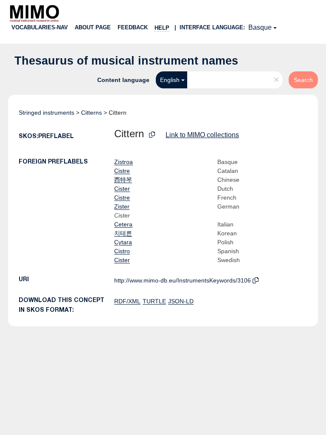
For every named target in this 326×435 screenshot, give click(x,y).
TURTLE (154, 301)
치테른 (123, 233)
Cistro (122, 251)
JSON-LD (181, 301)
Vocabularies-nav (39, 27)
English (170, 79)
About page (93, 27)
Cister (122, 188)
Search (303, 79)
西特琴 (123, 179)
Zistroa (123, 161)
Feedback (133, 27)
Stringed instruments (46, 112)
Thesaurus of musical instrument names (126, 60)
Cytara (123, 242)
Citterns (91, 112)
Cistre (122, 170)
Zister (121, 206)
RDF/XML (127, 301)
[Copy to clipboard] (152, 134)
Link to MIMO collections (202, 134)
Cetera (123, 224)
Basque (260, 27)
